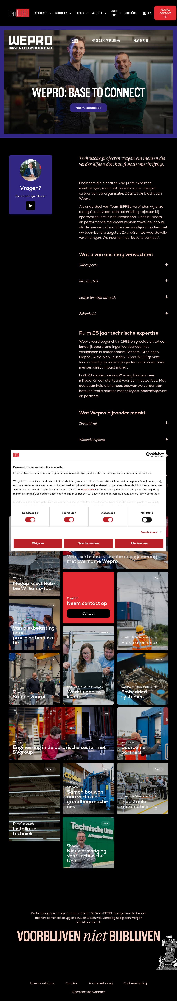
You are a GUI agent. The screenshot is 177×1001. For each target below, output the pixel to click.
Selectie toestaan (88, 543)
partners (88, 489)
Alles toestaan (139, 543)
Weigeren (38, 543)
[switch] (69, 519)
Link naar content (21, 518)
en (149, 13)
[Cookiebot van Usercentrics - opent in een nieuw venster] (148, 454)
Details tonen (149, 532)
